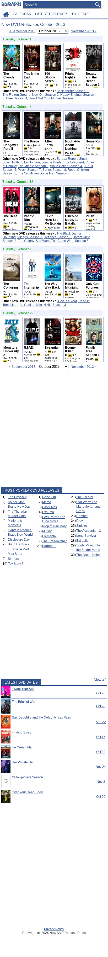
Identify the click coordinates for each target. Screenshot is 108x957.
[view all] (100, 680)
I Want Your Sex (23, 689)
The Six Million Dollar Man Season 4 (44, 173)
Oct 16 (100, 737)
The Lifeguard (74, 162)
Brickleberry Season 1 (72, 91)
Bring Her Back (18, 544)
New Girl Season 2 (45, 95)
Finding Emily (21, 732)
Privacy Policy (54, 929)
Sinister (81, 526)
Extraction (83, 541)
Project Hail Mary (54, 526)
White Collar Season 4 (66, 166)
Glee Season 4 (16, 98)
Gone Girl (49, 497)
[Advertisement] (54, 429)
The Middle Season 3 (33, 166)
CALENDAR (22, 14)
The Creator (84, 497)
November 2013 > (83, 31)
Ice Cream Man (23, 747)
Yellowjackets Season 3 (29, 777)
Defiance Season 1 (57, 237)
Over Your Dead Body (27, 792)
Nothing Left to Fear (26, 162)
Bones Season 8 (54, 170)
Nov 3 (101, 782)
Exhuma (48, 512)
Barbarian (49, 546)
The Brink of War (23, 702)
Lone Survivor (86, 536)
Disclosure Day (19, 539)
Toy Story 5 (16, 564)
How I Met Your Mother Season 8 (52, 98)
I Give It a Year (67, 301)
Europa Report (67, 159)
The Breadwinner (54, 541)
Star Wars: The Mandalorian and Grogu (88, 506)
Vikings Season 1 (29, 237)
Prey (79, 521)
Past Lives (49, 507)
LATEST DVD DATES (51, 14)
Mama (46, 502)
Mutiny (47, 531)
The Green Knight (88, 555)
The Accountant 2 (88, 531)
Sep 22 (101, 722)
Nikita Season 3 (55, 305)
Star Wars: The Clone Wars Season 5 (62, 241)
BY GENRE (81, 14)
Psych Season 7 (29, 170)
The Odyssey (17, 497)
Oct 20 (100, 693)
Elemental (49, 536)
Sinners (13, 559)
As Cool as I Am (31, 305)
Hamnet (82, 516)
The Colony (26, 241)
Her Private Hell (23, 762)
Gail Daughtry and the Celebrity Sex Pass (41, 717)
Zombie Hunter (51, 162)
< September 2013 (22, 31)
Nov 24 (101, 767)
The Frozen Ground (16, 95)
